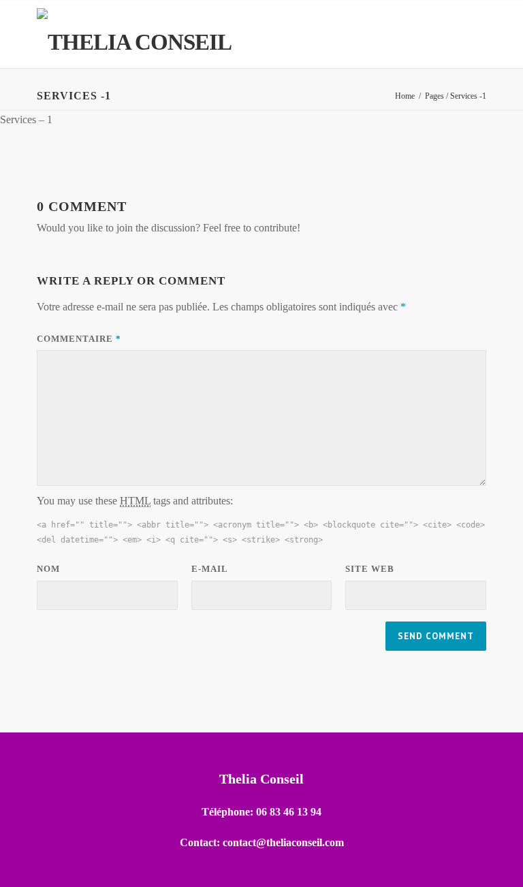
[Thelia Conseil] (134, 33)
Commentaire (79, 339)
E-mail (209, 569)
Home (405, 96)
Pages (434, 96)
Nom (48, 569)
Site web (369, 569)
